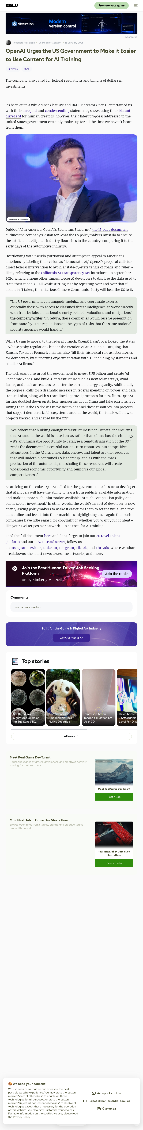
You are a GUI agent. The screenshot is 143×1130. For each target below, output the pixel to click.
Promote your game (112, 5)
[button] (71, 178)
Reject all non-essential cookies (108, 1101)
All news (69, 736)
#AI (26, 69)
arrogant (30, 110)
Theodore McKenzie (24, 42)
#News (13, 69)
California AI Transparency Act (65, 272)
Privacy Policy (21, 1117)
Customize (108, 1108)
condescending (57, 110)
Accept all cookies (108, 1093)
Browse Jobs (114, 863)
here (47, 535)
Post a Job (114, 796)
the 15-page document (110, 229)
